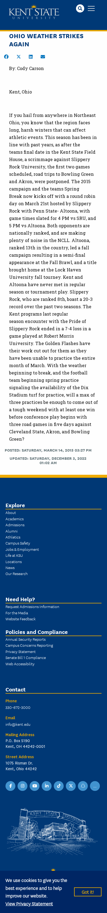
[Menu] (91, 8)
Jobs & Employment (22, 549)
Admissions (14, 525)
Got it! (88, 891)
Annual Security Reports (25, 639)
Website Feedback (20, 619)
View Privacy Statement (29, 903)
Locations (13, 561)
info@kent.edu (17, 724)
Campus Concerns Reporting (29, 645)
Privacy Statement (20, 651)
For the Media (16, 613)
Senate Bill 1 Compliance (25, 657)
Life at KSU (14, 555)
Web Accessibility (20, 664)
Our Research (16, 573)
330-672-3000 (17, 707)
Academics (14, 519)
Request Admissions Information (32, 606)
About (10, 512)
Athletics (12, 537)
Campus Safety (17, 543)
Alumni (11, 531)
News (10, 567)
